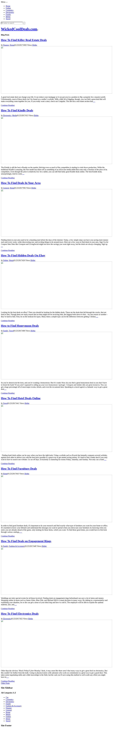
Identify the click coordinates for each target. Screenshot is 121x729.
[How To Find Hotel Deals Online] (56, 451)
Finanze (6, 45)
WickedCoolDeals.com (19, 29)
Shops (11, 260)
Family (8, 15)
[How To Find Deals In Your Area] (56, 236)
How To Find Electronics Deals (20, 613)
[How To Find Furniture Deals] (56, 522)
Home (8, 6)
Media (8, 17)
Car (7, 697)
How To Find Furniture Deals (19, 468)
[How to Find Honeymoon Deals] (56, 379)
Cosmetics (9, 10)
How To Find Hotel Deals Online (21, 398)
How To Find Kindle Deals (17, 110)
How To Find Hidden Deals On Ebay (23, 255)
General (6, 188)
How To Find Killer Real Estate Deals (24, 40)
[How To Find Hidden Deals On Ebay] (56, 308)
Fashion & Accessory (17, 546)
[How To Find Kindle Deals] (56, 163)
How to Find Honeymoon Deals (20, 325)
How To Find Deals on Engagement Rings (26, 541)
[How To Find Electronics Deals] (56, 667)
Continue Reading (8, 105)
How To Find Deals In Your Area (21, 182)
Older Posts (5, 683)
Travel (8, 19)
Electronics (10, 12)
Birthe (34, 45)
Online (8, 8)
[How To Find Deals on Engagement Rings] (56, 594)
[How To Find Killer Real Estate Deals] (56, 93)
